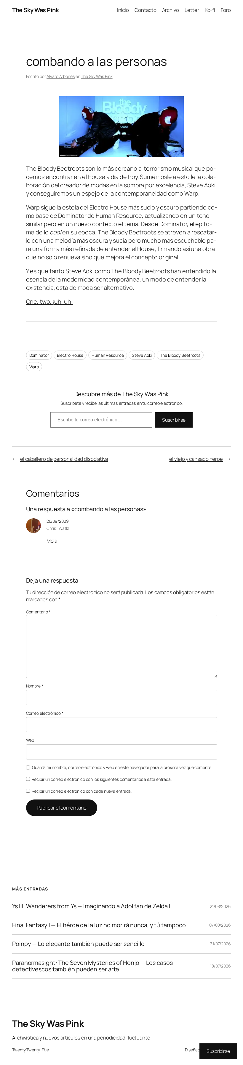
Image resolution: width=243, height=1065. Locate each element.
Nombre (34, 686)
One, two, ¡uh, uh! (49, 302)
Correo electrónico (44, 713)
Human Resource (108, 355)
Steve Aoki (142, 355)
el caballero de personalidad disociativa (64, 458)
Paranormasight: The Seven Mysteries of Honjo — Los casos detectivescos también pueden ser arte (92, 966)
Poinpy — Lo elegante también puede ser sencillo (78, 944)
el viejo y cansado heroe (196, 458)
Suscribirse (174, 420)
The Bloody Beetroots (180, 355)
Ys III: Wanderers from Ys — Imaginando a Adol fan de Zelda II (92, 906)
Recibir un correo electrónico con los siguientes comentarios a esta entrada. (102, 779)
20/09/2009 (58, 521)
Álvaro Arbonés (61, 76)
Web (30, 740)
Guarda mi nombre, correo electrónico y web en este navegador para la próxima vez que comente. (122, 767)
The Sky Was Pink (35, 10)
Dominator (39, 355)
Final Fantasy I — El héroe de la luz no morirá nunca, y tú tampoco (99, 925)
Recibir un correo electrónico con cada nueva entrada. (82, 791)
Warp (34, 367)
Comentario (38, 612)
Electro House (70, 355)
